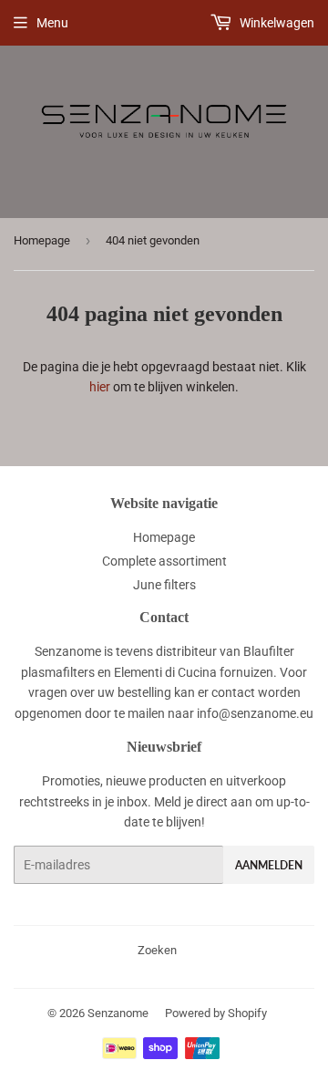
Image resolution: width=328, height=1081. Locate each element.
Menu (52, 23)
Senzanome (118, 1013)
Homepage (42, 240)
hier (99, 386)
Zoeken (157, 950)
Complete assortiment (164, 561)
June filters (164, 584)
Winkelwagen (275, 23)
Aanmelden (268, 865)
